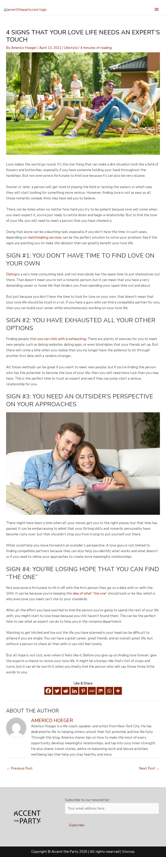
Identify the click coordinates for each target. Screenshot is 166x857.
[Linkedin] (74, 691)
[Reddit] (66, 691)
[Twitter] (57, 691)
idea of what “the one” (90, 593)
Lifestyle (71, 47)
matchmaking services (45, 237)
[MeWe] (92, 691)
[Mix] (100, 691)
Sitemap (128, 851)
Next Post (149, 768)
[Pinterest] (83, 691)
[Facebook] (48, 691)
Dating (11, 274)
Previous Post (19, 768)
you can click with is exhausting (61, 339)
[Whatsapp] (109, 691)
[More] (118, 691)
